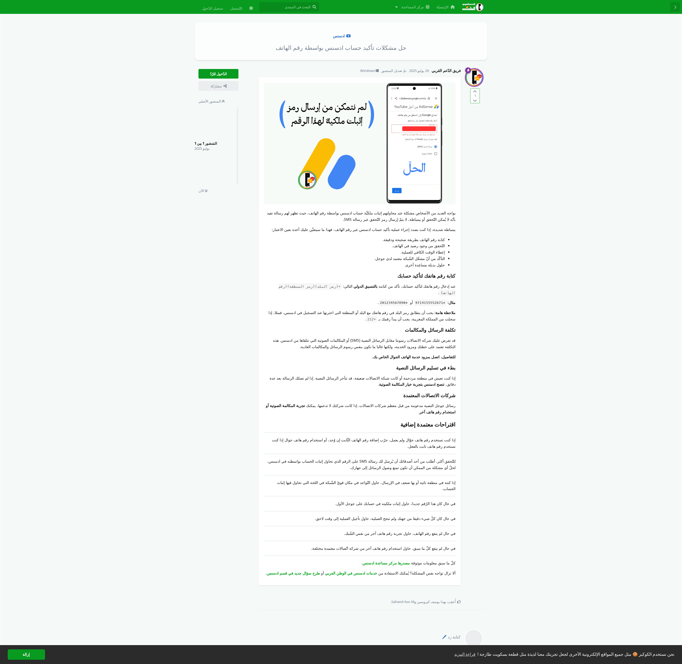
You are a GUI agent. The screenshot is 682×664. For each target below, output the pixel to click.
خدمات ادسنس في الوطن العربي (351, 573)
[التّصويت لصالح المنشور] (475, 91)
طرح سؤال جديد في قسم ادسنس (293, 573)
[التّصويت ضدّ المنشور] (475, 100)
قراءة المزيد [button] (465, 654)
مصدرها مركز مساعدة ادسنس (386, 562)
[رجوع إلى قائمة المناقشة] (675, 7)
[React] (271, 593)
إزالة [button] (26, 654)
